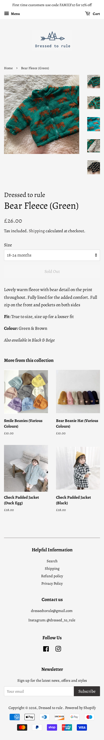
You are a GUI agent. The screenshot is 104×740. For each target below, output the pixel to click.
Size (8, 245)
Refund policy (52, 576)
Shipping (37, 231)
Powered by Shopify (80, 707)
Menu (15, 13)
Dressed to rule (50, 707)
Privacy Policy (52, 583)
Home (8, 68)
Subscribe (86, 691)
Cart (96, 13)
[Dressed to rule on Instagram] (58, 650)
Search (52, 561)
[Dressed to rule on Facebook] (46, 650)
